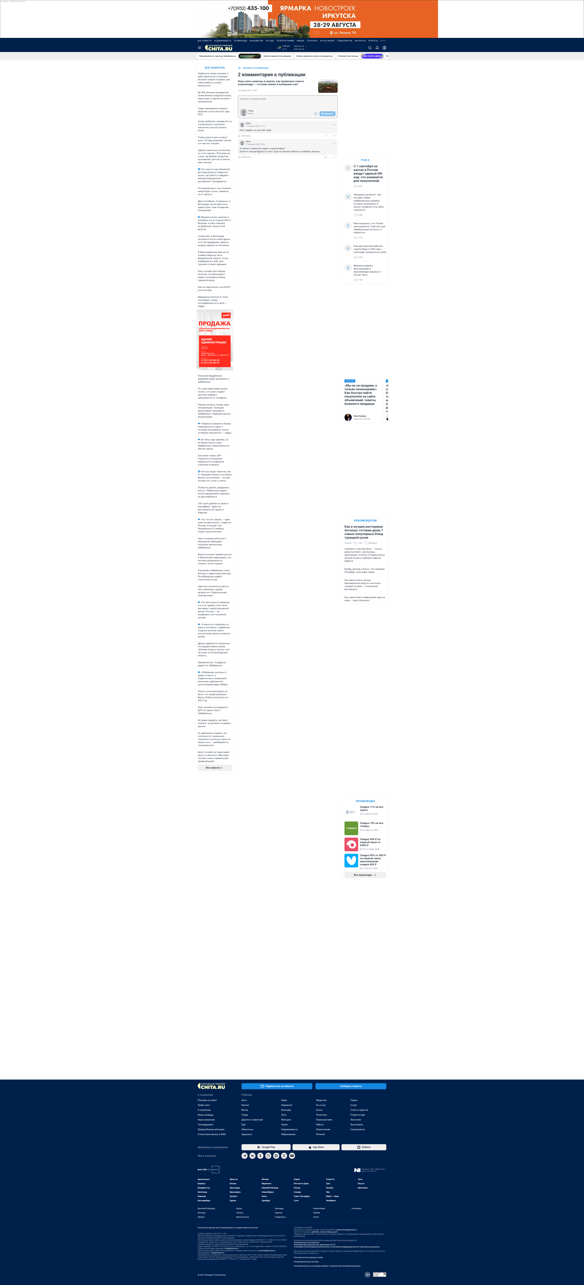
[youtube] (292, 1156)
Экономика (356, 1124)
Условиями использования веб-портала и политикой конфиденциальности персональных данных (337, 1247)
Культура (286, 1110)
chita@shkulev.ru (231, 1248)
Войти (251, 114)
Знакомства (256, 41)
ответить (246, 136)
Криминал (286, 1105)
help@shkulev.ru (217, 1253)
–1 (334, 157)
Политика (321, 1114)
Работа (319, 1124)
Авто (244, 1100)
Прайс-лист (204, 1105)
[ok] (260, 1156)
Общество (321, 1100)
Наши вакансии (206, 1119)
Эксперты (360, 41)
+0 (325, 157)
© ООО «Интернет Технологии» (212, 1275)
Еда (243, 1124)
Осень (319, 1110)
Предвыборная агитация (211, 1129)
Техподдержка (205, 1124)
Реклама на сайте (207, 1100)
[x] (284, 1156)
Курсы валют (327, 41)
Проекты (373, 41)
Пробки (384, 41)
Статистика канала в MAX (212, 1134)
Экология (355, 1119)
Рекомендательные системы (306, 1262)
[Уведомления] (377, 47)
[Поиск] (370, 47)
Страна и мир (357, 1114)
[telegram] (245, 1156)
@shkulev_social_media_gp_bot (324, 1232)
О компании (204, 1110)
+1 (325, 136)
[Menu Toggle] (199, 47)
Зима (284, 1100)
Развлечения (323, 1129)
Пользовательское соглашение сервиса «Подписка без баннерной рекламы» (327, 1266)
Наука (284, 1124)
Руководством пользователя (306, 1243)
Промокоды (240, 41)
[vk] (252, 1156)
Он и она (320, 1105)
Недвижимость (222, 41)
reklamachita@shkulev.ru (346, 1230)
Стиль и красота (359, 1110)
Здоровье (247, 1134)
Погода (270, 41)
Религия (320, 1134)
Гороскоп (312, 41)
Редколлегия (344, 41)
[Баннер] (249, 56)
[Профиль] (384, 47)
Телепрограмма (285, 41)
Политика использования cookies (308, 1257)
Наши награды (206, 1114)
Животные (247, 1129)
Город (245, 1114)
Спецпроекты (357, 1129)
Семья (353, 1100)
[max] (276, 1156)
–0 (334, 136)
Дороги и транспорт (252, 1119)
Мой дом (286, 1119)
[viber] (268, 1156)
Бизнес (245, 1105)
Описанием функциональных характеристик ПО (314, 1245)
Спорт (353, 1105)
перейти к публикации (255, 68)
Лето (284, 1114)
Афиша (300, 41)
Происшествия (324, 1119)
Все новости (205, 41)
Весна (245, 1110)
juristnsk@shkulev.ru (267, 1251)
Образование (288, 1134)
